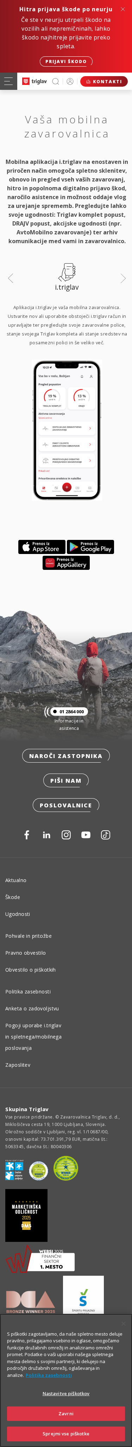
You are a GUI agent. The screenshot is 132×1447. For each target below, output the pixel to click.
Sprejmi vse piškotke (66, 1433)
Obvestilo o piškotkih (30, 969)
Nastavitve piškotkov (66, 1393)
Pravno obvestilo (25, 952)
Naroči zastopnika (66, 756)
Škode (12, 897)
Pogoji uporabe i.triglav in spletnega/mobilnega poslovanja (33, 1036)
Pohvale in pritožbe (28, 935)
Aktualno (15, 880)
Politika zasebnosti (28, 991)
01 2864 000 (71, 711)
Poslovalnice (66, 805)
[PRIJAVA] (70, 81)
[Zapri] (123, 1323)
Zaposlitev (17, 1064)
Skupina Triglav (27, 1109)
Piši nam (66, 780)
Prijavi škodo (66, 61)
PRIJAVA (70, 81)
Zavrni (66, 1413)
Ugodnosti (17, 914)
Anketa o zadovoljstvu (32, 1008)
